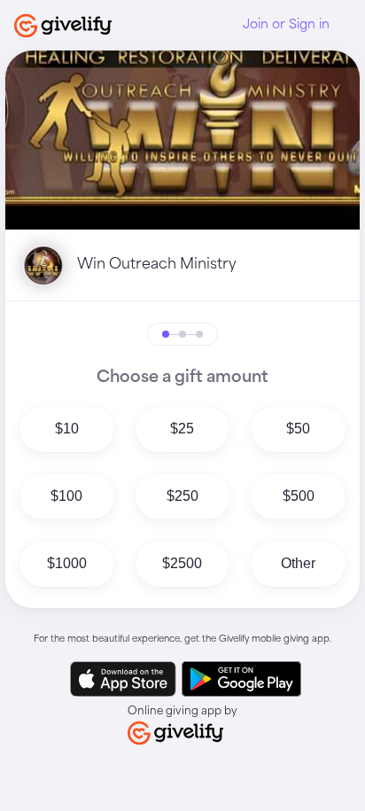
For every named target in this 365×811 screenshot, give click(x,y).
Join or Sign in (286, 25)
